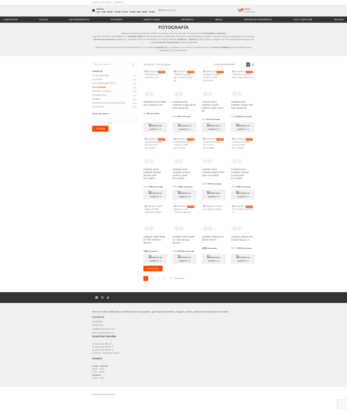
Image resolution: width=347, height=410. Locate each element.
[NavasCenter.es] (173, 10)
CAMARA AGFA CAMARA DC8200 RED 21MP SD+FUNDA (213, 172)
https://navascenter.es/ (103, 333)
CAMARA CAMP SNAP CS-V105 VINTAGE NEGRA (184, 240)
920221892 (97, 321)
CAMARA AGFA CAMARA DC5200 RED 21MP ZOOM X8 (242, 105)
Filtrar (100, 128)
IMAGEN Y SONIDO (152, 19)
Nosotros (105, 2)
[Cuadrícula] (248, 64)
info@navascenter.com (103, 329)
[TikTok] (108, 297)
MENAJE (219, 19)
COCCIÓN (43, 19)
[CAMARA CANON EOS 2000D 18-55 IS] (213, 215)
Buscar (134, 65)
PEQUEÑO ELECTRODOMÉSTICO (258, 19)
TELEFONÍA (339, 19)
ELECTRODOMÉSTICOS (79, 19)
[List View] (253, 64)
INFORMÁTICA (187, 19)
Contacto (118, 2)
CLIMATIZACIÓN (10, 19)
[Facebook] (96, 297)
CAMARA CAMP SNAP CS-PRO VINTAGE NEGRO (154, 240)
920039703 (97, 325)
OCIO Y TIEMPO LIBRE (303, 19)
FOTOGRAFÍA (116, 19)
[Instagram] (102, 297)
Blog (95, 2)
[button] (155, 127)
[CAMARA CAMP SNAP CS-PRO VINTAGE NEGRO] (155, 215)
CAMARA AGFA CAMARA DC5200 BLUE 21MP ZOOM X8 (184, 105)
